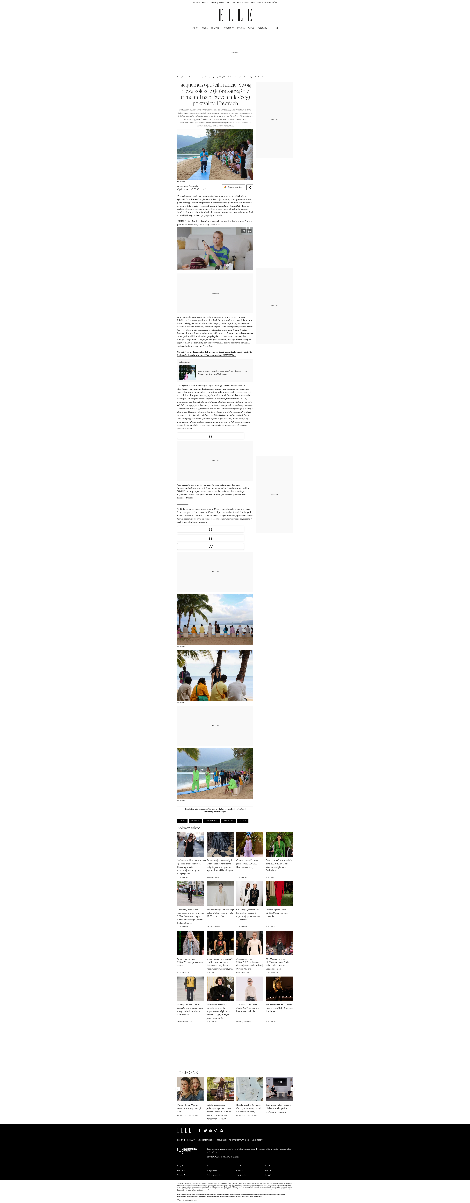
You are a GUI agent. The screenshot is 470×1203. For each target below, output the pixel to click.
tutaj (195, 1200)
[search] (277, 28)
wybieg (243, 821)
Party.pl (180, 1166)
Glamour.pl (181, 1170)
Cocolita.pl (181, 1175)
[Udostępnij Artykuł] (249, 187)
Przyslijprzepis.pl (241, 1175)
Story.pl (268, 1175)
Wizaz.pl (268, 1170)
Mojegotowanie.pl (212, 1170)
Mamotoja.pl (211, 1166)
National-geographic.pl (214, 1175)
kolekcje (195, 821)
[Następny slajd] (292, 1089)
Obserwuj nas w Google (235, 187)
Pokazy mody (211, 821)
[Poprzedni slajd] (178, 1089)
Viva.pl (267, 1166)
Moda (182, 821)
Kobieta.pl (239, 1170)
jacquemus (228, 821)
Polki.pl (238, 1166)
